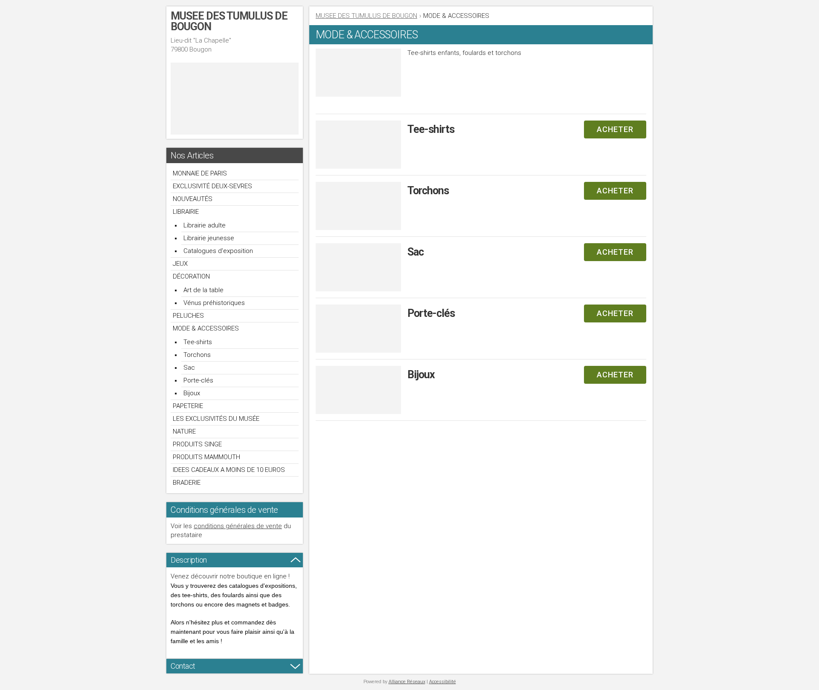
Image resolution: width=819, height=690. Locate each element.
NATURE (184, 431)
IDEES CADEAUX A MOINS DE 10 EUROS (229, 470)
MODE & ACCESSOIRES (206, 328)
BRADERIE (186, 482)
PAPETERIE (188, 406)
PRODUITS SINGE (197, 444)
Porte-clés (198, 380)
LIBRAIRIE (186, 212)
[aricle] (481, 148)
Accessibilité (442, 681)
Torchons (197, 355)
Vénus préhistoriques (214, 303)
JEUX (180, 263)
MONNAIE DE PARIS (200, 173)
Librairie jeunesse (208, 238)
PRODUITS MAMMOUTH (206, 457)
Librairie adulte (204, 225)
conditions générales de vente (238, 526)
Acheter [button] (615, 129)
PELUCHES (188, 315)
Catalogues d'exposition (218, 251)
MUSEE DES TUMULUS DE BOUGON (366, 16)
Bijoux (191, 393)
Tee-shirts (197, 342)
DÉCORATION (191, 276)
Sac (189, 367)
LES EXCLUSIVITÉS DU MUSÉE (216, 419)
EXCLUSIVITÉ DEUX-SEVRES (212, 186)
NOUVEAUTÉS (192, 199)
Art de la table (203, 290)
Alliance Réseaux (407, 681)
